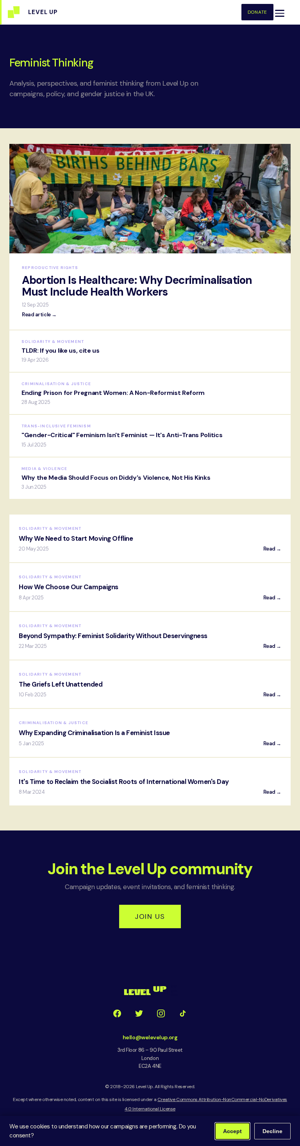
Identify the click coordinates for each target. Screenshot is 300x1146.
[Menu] (279, 13)
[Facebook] (117, 1013)
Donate (257, 12)
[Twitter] (139, 1013)
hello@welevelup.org (150, 1037)
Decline (272, 1131)
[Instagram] (161, 1013)
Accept (232, 1131)
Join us (150, 916)
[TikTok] (182, 1013)
